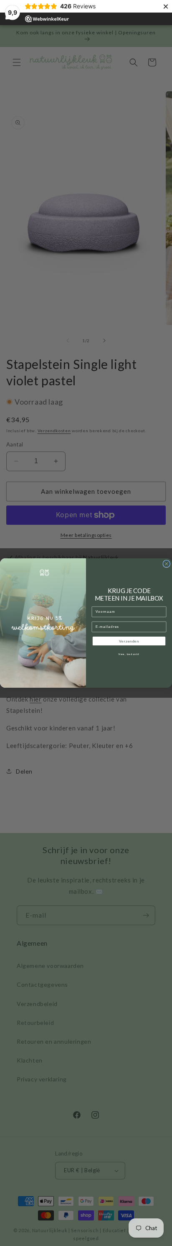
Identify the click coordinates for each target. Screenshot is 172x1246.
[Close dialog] (166, 563)
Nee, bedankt (129, 654)
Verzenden (129, 641)
